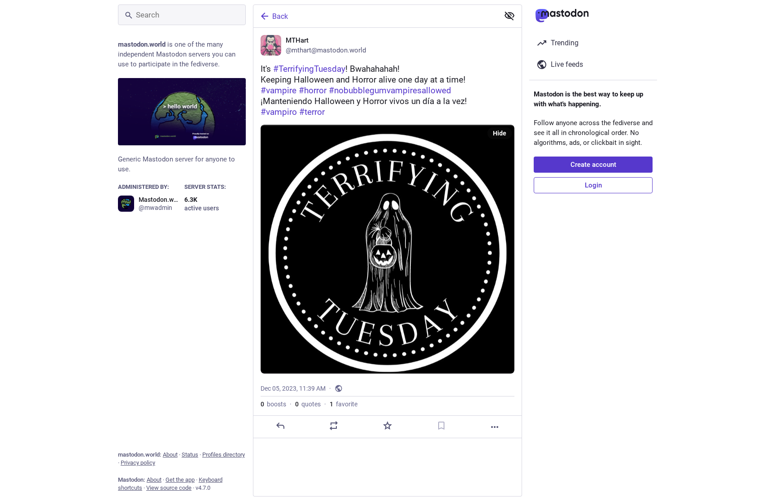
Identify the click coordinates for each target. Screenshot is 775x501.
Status (190, 454)
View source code (169, 487)
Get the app (180, 479)
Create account (593, 165)
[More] (494, 427)
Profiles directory (223, 454)
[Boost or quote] (333, 425)
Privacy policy (138, 462)
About (170, 454)
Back (280, 16)
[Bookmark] (441, 425)
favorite (343, 404)
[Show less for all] (509, 15)
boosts (273, 404)
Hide (499, 133)
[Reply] (280, 425)
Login (593, 185)
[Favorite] (387, 425)
